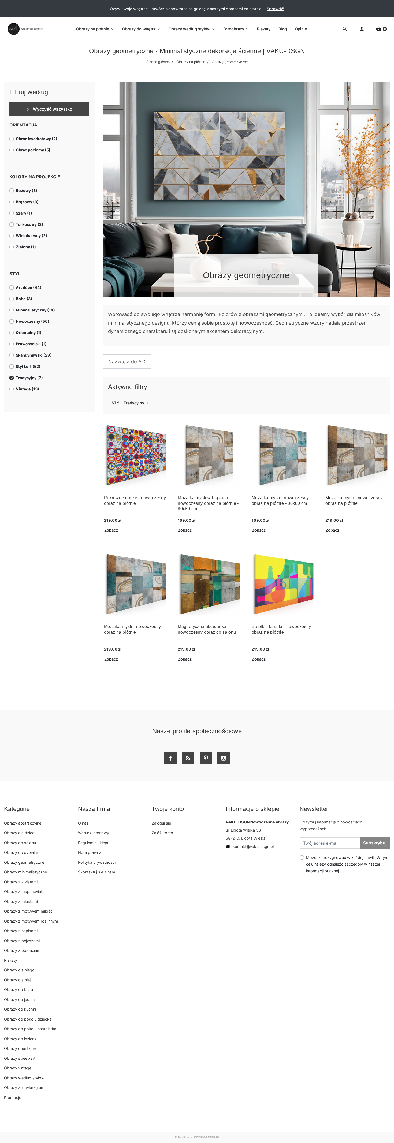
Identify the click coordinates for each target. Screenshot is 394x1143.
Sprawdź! (275, 8)
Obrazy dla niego (19, 970)
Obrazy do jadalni (19, 999)
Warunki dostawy (93, 832)
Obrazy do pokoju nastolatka (30, 1028)
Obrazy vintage (17, 1068)
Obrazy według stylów (24, 1078)
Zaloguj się (161, 823)
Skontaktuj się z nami (97, 872)
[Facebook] (170, 758)
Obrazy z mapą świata (24, 891)
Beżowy (26, 190)
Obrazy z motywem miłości (28, 911)
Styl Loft (28, 366)
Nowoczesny (32, 321)
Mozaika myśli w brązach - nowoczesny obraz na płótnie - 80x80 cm (208, 503)
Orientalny (29, 332)
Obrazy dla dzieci (19, 832)
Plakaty (10, 960)
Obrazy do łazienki (20, 1038)
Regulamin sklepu (93, 842)
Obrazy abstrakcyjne (22, 823)
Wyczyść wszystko (49, 109)
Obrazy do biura (18, 989)
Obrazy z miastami (21, 901)
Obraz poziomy (33, 150)
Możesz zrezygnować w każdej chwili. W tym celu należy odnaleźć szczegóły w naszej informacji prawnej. (347, 864)
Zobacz (111, 530)
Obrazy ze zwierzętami (24, 1087)
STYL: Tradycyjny (130, 403)
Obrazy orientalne (20, 1048)
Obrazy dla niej (17, 980)
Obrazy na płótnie (190, 62)
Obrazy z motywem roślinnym (31, 921)
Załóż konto (162, 832)
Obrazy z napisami (21, 930)
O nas (83, 823)
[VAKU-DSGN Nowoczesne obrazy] (24, 29)
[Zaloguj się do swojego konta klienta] (362, 29)
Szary (24, 213)
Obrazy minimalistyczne (25, 872)
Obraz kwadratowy (36, 138)
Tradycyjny (29, 377)
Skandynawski (34, 355)
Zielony (26, 247)
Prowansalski (31, 344)
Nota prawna (89, 852)
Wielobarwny (31, 235)
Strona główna (158, 62)
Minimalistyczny (35, 310)
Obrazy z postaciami (22, 950)
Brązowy (27, 201)
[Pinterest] (206, 758)
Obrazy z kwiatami (21, 882)
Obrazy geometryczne (24, 862)
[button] (381, 29)
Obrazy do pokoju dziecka (27, 1019)
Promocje (12, 1097)
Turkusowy (29, 224)
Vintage (27, 389)
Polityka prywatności (97, 862)
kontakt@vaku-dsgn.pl (250, 846)
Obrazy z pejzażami (22, 940)
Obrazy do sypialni (21, 852)
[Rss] (188, 758)
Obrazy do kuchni (20, 1009)
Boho (24, 298)
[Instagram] (223, 758)
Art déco (29, 287)
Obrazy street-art (19, 1058)
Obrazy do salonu (20, 842)
